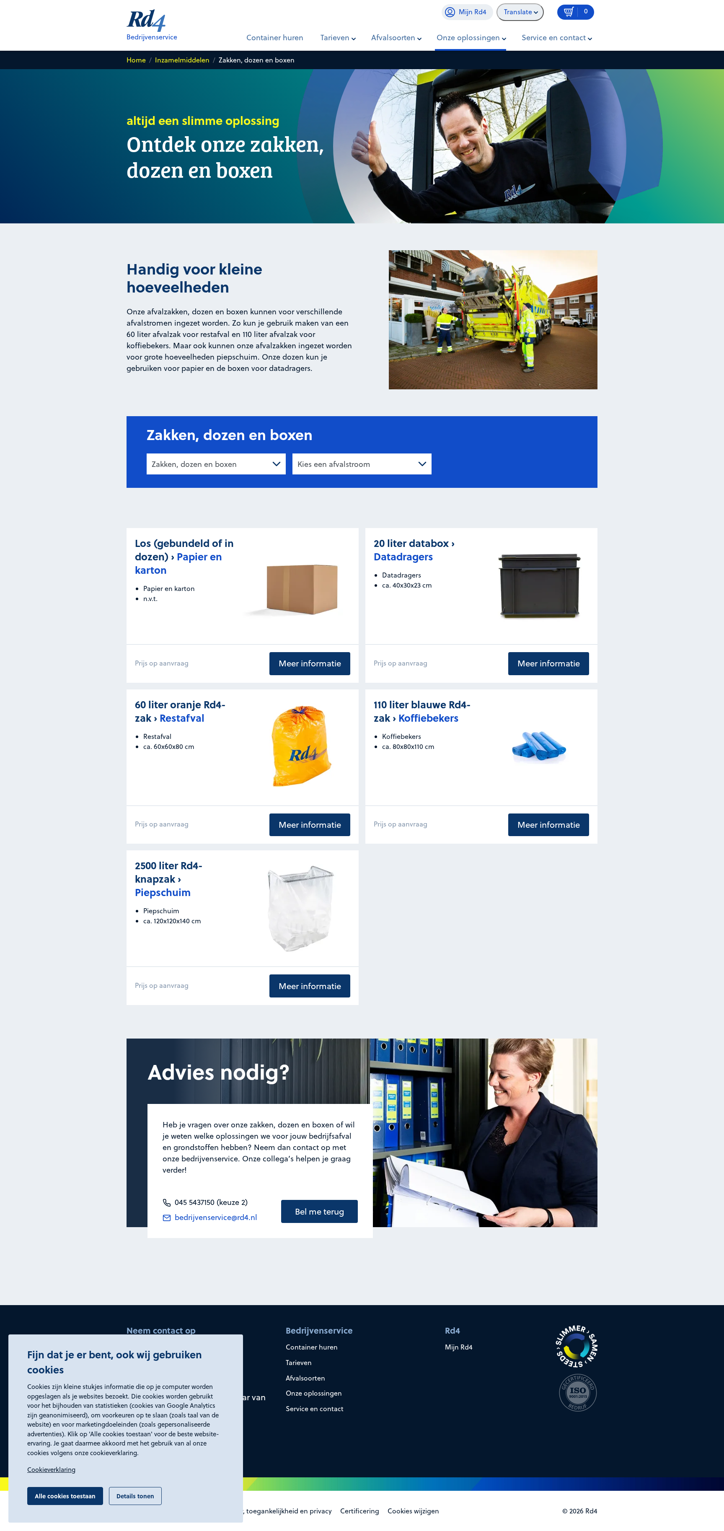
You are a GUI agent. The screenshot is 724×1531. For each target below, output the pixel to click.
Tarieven (299, 1362)
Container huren (274, 37)
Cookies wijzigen (413, 1510)
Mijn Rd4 (459, 1347)
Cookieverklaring (51, 1469)
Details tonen (135, 1496)
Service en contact (315, 1408)
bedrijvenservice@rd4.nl (215, 1217)
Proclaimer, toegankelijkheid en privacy (271, 1510)
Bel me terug (319, 1211)
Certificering (359, 1510)
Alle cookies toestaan (65, 1496)
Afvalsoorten (305, 1378)
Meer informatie (310, 663)
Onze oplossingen (314, 1393)
